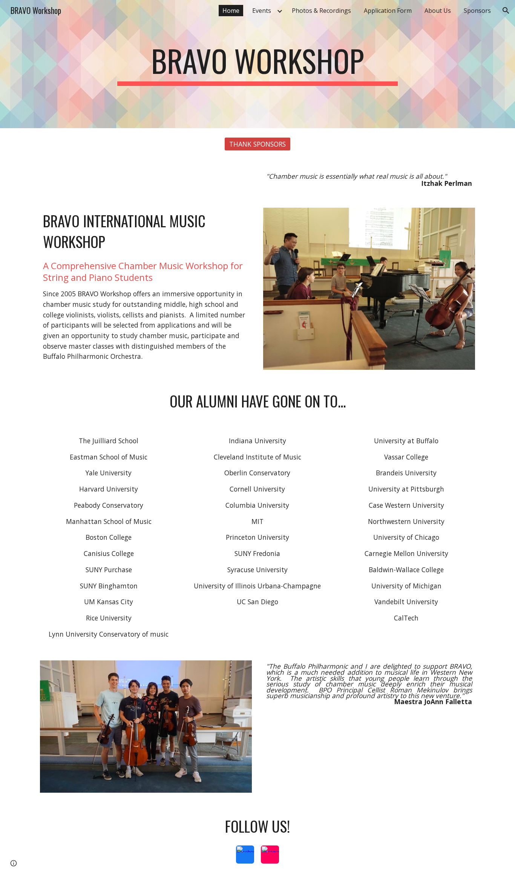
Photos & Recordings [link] (321, 10)
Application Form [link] (388, 10)
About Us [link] (438, 10)
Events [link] (261, 10)
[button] (506, 11)
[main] (257, 64)
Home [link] (230, 10)
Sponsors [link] (477, 10)
